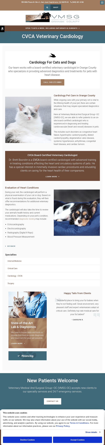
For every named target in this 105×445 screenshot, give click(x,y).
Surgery (11, 283)
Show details (91, 432)
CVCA (36, 159)
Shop (55, 7)
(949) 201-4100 (77, 2)
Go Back (11, 246)
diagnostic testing (27, 219)
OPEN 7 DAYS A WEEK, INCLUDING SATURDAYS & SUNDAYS (51, 28)
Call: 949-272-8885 (52, 82)
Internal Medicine (15, 261)
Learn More (51, 177)
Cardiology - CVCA (15, 276)
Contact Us (52, 401)
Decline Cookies (27, 440)
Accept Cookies (77, 440)
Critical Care (12, 268)
